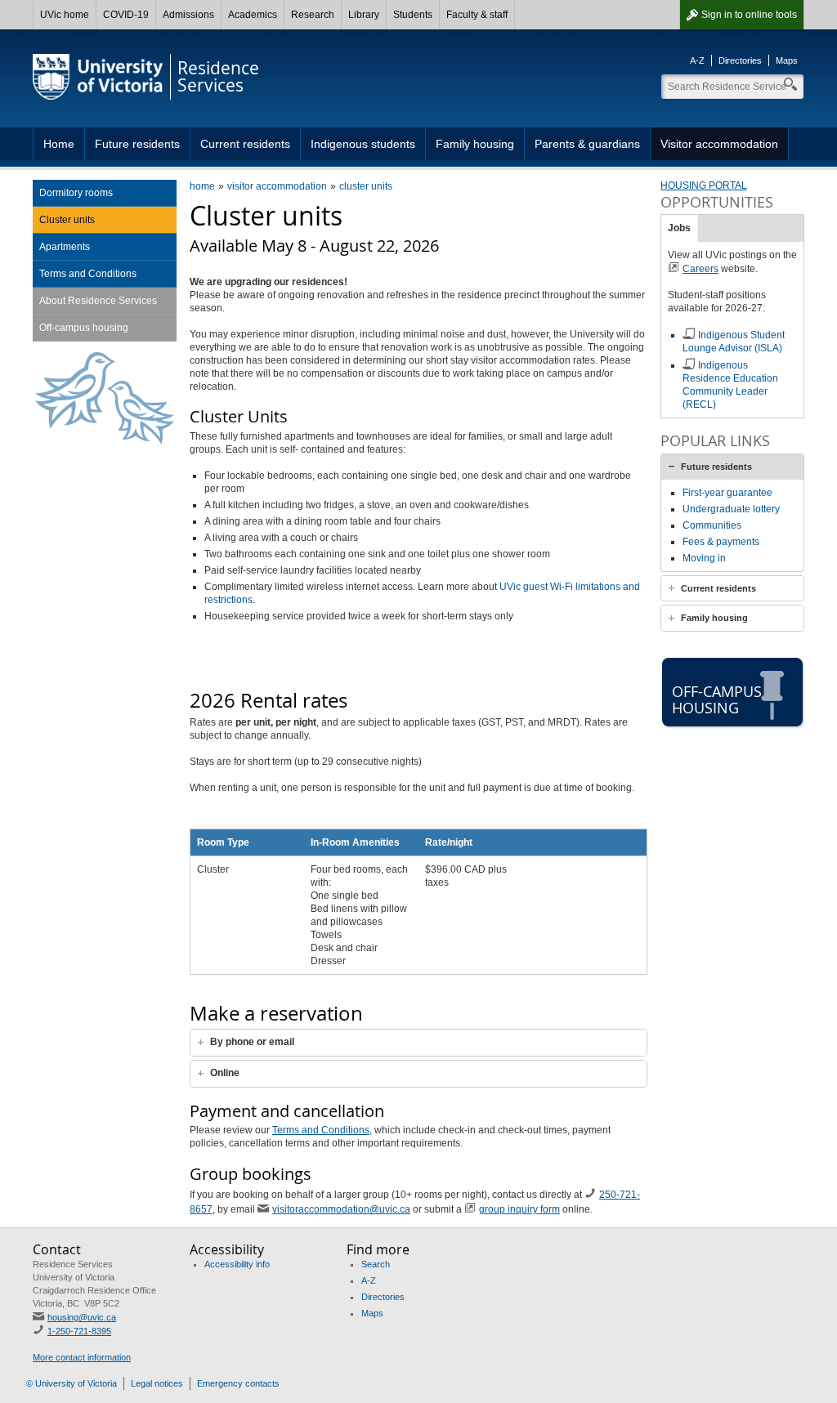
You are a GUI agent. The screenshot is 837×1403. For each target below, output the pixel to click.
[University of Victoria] (98, 77)
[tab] (418, 1043)
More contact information (82, 1357)
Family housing (475, 143)
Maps (787, 60)
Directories (740, 60)
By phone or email (252, 1042)
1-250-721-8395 (79, 1331)
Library (363, 14)
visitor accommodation (277, 186)
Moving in (704, 558)
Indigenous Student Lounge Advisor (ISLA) (734, 341)
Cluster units (67, 220)
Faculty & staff (477, 14)
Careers (700, 269)
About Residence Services (98, 300)
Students (412, 14)
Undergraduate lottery (731, 509)
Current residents (245, 143)
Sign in (749, 14)
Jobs (679, 228)
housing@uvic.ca (81, 1317)
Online (224, 1073)
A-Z (697, 60)
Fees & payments (721, 541)
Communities (712, 525)
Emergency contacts (238, 1383)
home (202, 186)
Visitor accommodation (719, 143)
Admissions (188, 14)
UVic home (64, 14)
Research (312, 14)
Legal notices (157, 1383)
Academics (252, 14)
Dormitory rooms (76, 193)
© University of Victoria (71, 1383)
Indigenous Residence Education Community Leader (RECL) (730, 385)
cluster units (365, 186)
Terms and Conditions (320, 1130)
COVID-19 (126, 14)
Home (58, 143)
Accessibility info (237, 1264)
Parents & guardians (587, 143)
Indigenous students (363, 143)
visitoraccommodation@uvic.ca (341, 1209)
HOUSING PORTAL (703, 185)
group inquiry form (519, 1209)
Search (375, 1264)
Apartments (64, 246)
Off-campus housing (83, 327)
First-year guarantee (727, 492)
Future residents (137, 143)
